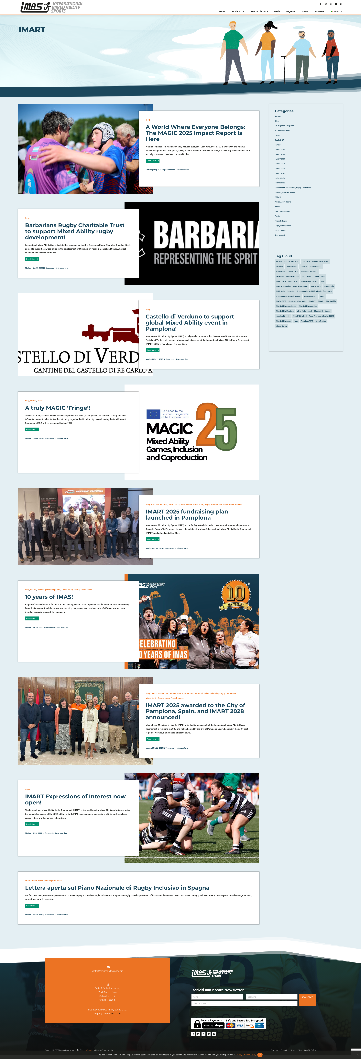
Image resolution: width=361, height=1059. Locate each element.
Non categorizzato (282, 211)
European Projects (159, 504)
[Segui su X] (331, 4)
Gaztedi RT (279, 140)
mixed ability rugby (283, 316)
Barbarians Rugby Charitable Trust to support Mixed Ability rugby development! (75, 231)
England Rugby (291, 266)
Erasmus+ (303, 266)
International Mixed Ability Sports (288, 296)
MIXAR (278, 197)
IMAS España (329, 286)
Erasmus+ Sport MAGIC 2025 (287, 271)
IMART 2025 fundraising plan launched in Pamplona (187, 514)
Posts (89, 590)
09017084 (116, 1013)
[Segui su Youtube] (336, 4)
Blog (148, 120)
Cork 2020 (306, 261)
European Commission (309, 271)
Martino (149, 170)
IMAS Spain (280, 291)
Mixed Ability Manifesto (285, 311)
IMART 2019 (280, 154)
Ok (260, 1054)
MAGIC (322, 296)
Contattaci (319, 11)
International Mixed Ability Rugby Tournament (201, 504)
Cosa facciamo (257, 11)
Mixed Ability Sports (71, 590)
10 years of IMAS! (49, 596)
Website (89, 1050)
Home (222, 11)
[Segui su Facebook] (321, 4)
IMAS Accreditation (283, 286)
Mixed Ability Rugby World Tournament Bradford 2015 (313, 316)
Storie (277, 11)
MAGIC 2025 (281, 301)
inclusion (291, 291)
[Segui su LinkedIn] (341, 4)
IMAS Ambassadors (300, 286)
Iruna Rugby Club (310, 296)
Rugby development (283, 226)
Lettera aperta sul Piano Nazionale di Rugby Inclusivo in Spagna (117, 887)
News (27, 218)
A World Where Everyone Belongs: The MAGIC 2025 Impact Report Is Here (195, 132)
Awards (278, 116)
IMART (33, 400)
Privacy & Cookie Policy (246, 1054)
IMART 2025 (174, 504)
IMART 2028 (175, 693)
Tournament (280, 235)
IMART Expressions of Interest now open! (75, 799)
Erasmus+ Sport (316, 266)
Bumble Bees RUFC (291, 261)
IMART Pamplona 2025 (309, 281)
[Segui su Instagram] (326, 4)
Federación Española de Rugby (287, 276)
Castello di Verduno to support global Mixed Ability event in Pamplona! (190, 322)
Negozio (290, 11)
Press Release (235, 504)
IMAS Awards (316, 286)
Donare (304, 11)
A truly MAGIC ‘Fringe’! (57, 407)
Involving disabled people (49, 590)
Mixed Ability (331, 301)
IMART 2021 (280, 164)
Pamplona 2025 (307, 321)
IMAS (323, 281)
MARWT (312, 301)
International (188, 693)
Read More (151, 161)
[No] (357, 1054)
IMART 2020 (280, 159)
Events (33, 590)
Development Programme (285, 126)
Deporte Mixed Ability (320, 261)
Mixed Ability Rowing (322, 311)
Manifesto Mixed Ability (297, 301)
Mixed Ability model (304, 311)
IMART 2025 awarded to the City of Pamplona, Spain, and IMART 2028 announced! (195, 711)
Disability (279, 266)
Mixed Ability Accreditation (286, 306)
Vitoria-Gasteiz (281, 326)
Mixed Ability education (308, 306)
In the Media (280, 178)
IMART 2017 (280, 149)
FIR (303, 276)
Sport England (280, 230)
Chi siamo (236, 11)
